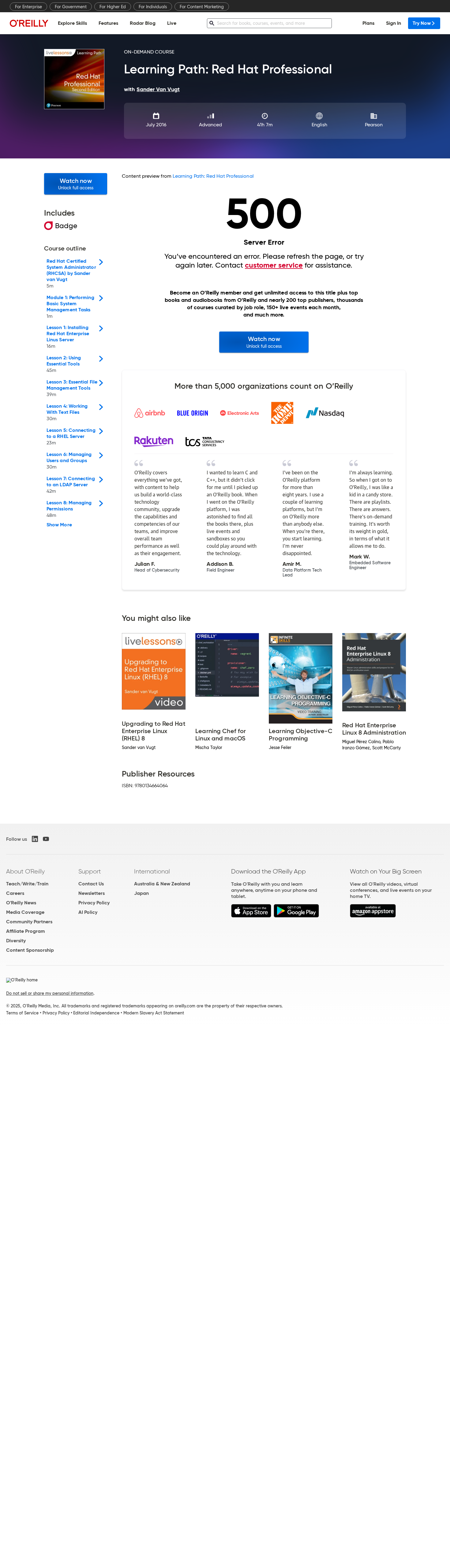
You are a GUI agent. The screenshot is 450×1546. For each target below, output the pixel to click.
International (152, 871)
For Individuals (153, 6)
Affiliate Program (25, 931)
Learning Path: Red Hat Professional (213, 176)
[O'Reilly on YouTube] (46, 839)
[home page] (29, 23)
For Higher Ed (112, 6)
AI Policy (87, 912)
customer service (274, 265)
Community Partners (29, 921)
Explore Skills (72, 23)
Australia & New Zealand (162, 884)
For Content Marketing (202, 6)
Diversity (16, 940)
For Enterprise (28, 6)
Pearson (374, 125)
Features (108, 23)
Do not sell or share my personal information (49, 993)
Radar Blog (143, 23)
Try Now (422, 23)
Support (89, 871)
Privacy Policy (94, 902)
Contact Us (91, 884)
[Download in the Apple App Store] (251, 916)
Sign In (393, 23)
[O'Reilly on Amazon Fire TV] (373, 916)
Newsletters (91, 893)
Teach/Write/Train (27, 884)
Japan (141, 893)
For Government (71, 6)
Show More (59, 524)
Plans (368, 23)
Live (171, 23)
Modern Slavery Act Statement (153, 1013)
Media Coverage (25, 912)
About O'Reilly (25, 871)
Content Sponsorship (30, 950)
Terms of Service (22, 1013)
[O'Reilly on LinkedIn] (35, 839)
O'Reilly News (21, 902)
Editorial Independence (96, 1013)
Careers (15, 893)
